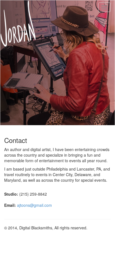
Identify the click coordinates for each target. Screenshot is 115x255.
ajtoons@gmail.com (34, 205)
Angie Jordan (18, 23)
